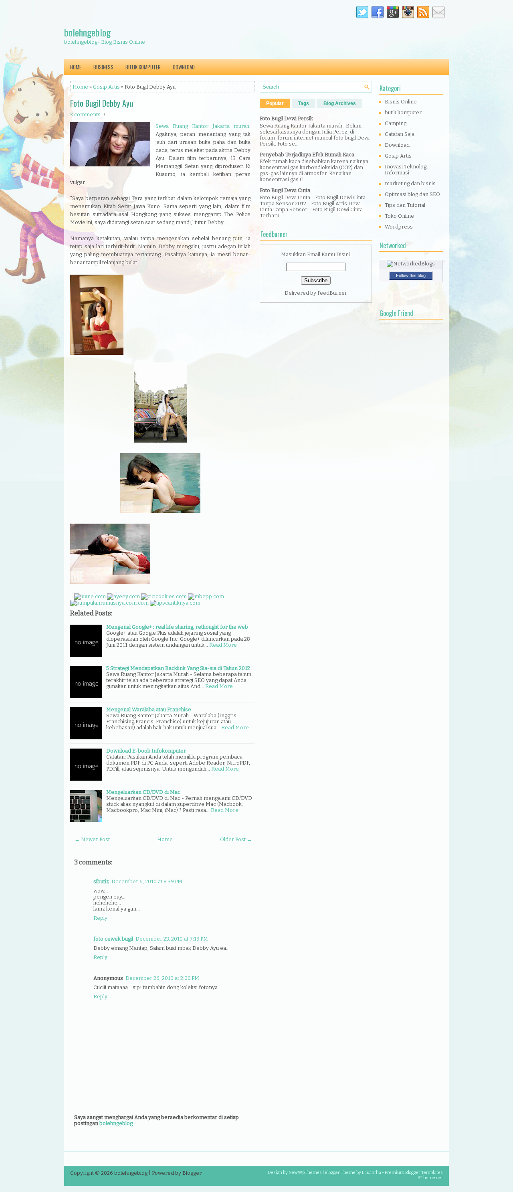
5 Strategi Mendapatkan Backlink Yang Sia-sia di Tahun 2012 (178, 668)
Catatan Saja (399, 134)
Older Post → (236, 839)
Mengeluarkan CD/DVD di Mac (143, 792)
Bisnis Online (401, 102)
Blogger (192, 1173)
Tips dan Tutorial (405, 205)
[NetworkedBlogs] (411, 264)
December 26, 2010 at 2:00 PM (162, 978)
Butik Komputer (143, 67)
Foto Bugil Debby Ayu (101, 103)
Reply (100, 918)
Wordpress (399, 227)
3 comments (85, 114)
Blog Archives (339, 103)
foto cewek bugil (113, 939)
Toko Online (399, 216)
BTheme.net (430, 1177)
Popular (275, 103)
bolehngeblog (87, 32)
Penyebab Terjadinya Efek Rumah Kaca (307, 155)
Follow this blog (411, 275)
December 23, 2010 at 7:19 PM (171, 939)
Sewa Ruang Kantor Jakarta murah (202, 126)
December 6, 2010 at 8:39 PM (146, 881)
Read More (223, 645)
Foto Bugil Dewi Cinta (285, 190)
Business (103, 67)
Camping (395, 123)
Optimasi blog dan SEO (412, 194)
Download (184, 67)
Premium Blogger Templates (414, 1172)
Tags (303, 103)
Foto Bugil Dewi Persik (286, 118)
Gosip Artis (106, 87)
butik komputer (403, 112)
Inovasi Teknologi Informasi (406, 170)
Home (75, 67)
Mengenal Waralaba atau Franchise (148, 709)
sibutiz (101, 881)
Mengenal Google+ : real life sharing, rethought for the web (177, 627)
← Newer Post (92, 839)
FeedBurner (332, 293)
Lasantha (371, 1172)
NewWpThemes (305, 1172)
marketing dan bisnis (410, 183)
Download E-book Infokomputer (146, 751)
